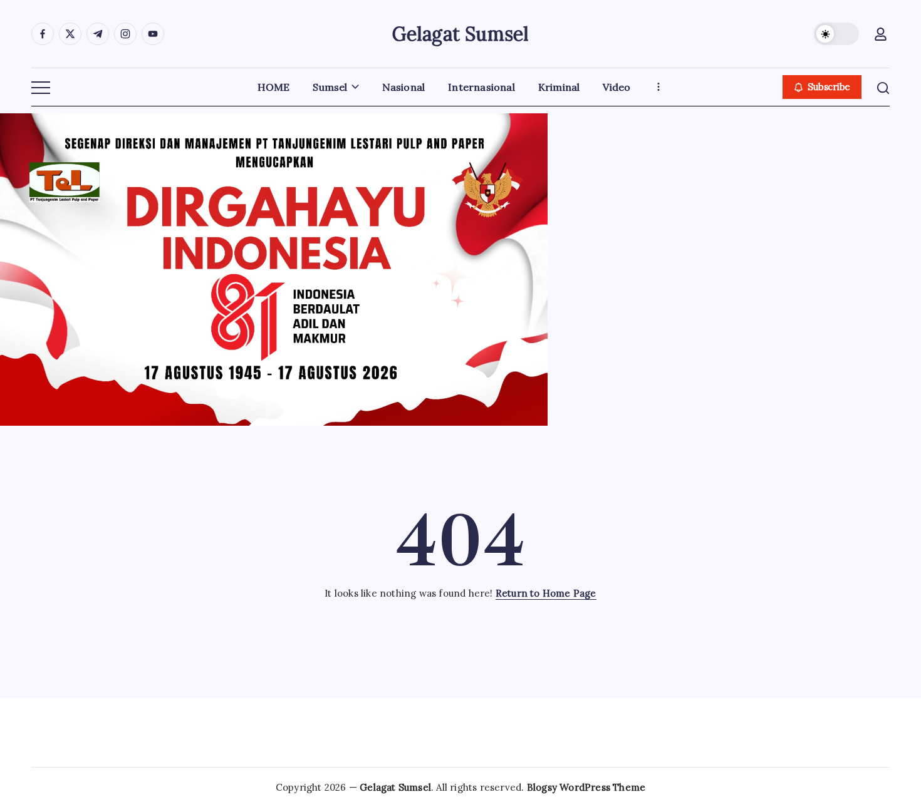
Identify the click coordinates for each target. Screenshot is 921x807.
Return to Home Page (546, 593)
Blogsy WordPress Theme (586, 787)
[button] (836, 34)
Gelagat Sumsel (460, 34)
